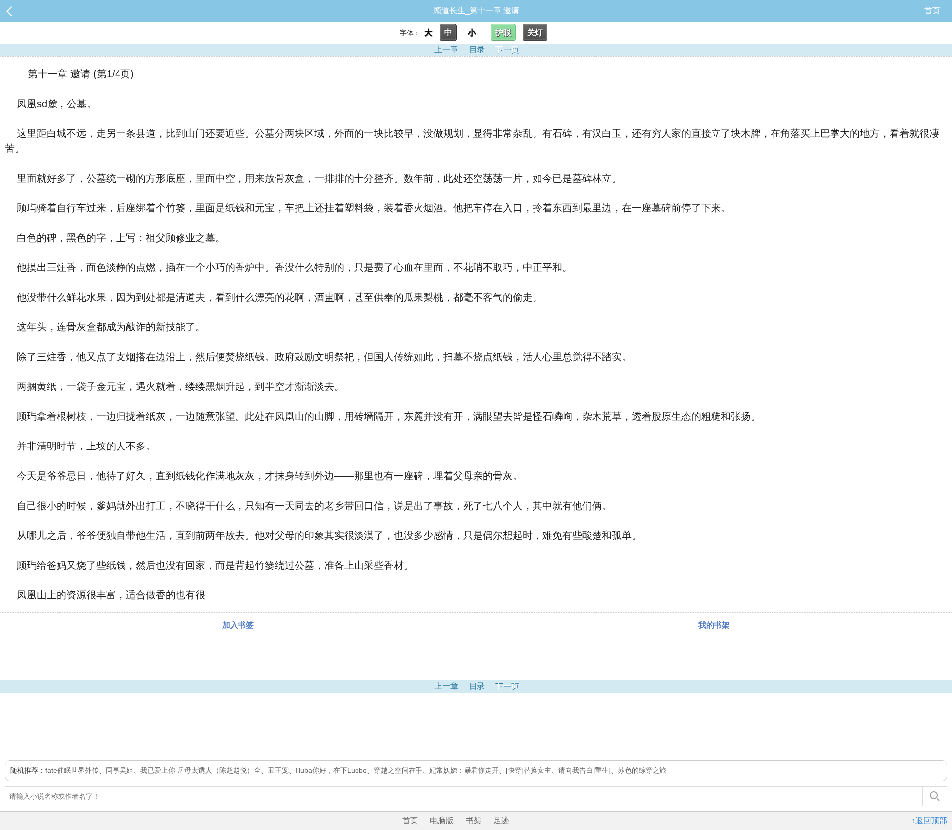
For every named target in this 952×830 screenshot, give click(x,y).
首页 (932, 10)
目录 (477, 49)
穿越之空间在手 (398, 770)
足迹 (501, 820)
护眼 (503, 32)
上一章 (446, 49)
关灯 (535, 32)
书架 (473, 820)
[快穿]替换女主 (528, 770)
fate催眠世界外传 (72, 770)
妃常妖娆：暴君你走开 (464, 770)
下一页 (507, 49)
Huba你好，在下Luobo (331, 770)
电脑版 (442, 820)
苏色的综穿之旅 (642, 770)
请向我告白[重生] (584, 770)
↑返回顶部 (929, 820)
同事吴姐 (119, 770)
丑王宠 (278, 770)
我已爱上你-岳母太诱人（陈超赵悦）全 (200, 770)
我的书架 (714, 625)
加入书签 (238, 625)
